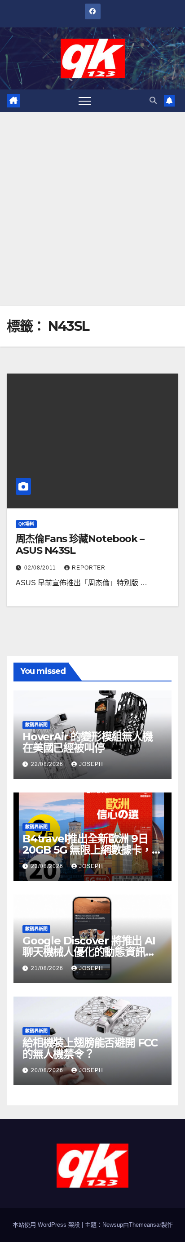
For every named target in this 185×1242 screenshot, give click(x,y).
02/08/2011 (41, 568)
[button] (153, 100)
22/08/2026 (48, 764)
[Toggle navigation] (85, 100)
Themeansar (145, 1224)
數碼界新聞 (36, 724)
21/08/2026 (48, 968)
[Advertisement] (92, 209)
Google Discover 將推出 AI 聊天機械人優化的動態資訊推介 (88, 952)
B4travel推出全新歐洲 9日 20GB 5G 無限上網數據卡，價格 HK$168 (92, 850)
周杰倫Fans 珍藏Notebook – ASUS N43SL (80, 544)
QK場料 (26, 523)
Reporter (89, 568)
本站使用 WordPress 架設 (47, 1224)
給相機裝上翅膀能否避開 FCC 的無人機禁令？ (90, 1048)
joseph (91, 764)
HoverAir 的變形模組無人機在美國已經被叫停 (87, 742)
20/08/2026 (48, 1070)
